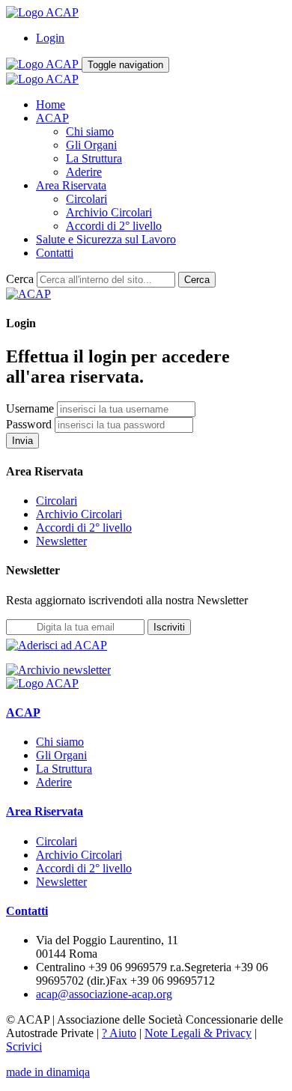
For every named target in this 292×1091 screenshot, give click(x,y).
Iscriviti (169, 627)
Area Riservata (71, 185)
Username (30, 408)
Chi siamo (90, 131)
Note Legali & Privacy (198, 1033)
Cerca (20, 279)
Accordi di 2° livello (114, 225)
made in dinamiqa (48, 1072)
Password (29, 424)
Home (50, 104)
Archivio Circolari (109, 212)
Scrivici (24, 1046)
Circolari (86, 198)
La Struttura (94, 158)
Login (50, 37)
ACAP (52, 118)
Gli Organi (91, 145)
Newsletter (61, 541)
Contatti (54, 252)
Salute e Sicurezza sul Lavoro (106, 239)
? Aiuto (119, 1033)
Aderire (84, 171)
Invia (22, 440)
